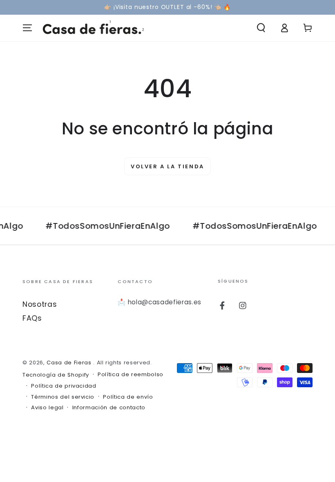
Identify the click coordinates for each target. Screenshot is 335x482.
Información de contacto (108, 407)
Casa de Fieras (70, 362)
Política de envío (128, 397)
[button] (260, 28)
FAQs (32, 318)
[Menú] (27, 28)
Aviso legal (47, 407)
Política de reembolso (130, 374)
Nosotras (39, 304)
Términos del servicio (62, 397)
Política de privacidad (63, 386)
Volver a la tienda (167, 166)
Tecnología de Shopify (55, 375)
